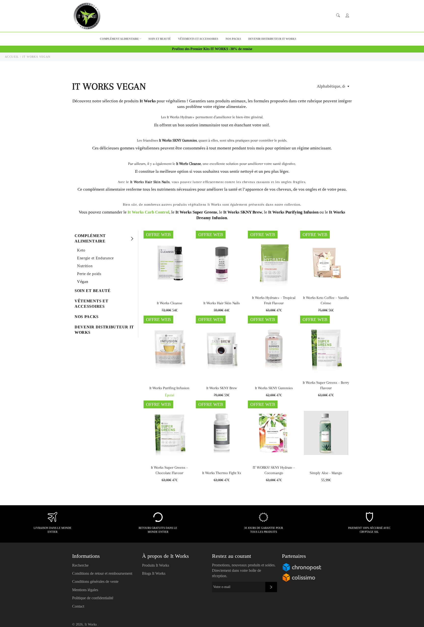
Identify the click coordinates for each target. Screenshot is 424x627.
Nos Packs (233, 38)
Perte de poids (89, 274)
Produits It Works (155, 565)
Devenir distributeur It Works (272, 38)
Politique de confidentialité (92, 598)
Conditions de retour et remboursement (102, 573)
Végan (82, 282)
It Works (91, 624)
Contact (78, 606)
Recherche (80, 565)
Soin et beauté (159, 38)
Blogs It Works (153, 573)
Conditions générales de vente (95, 581)
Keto (81, 250)
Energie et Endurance (95, 258)
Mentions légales (85, 590)
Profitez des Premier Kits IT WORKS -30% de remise (212, 49)
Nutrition (85, 266)
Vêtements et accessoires (198, 38)
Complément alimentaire (119, 38)
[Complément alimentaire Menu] (132, 238)
